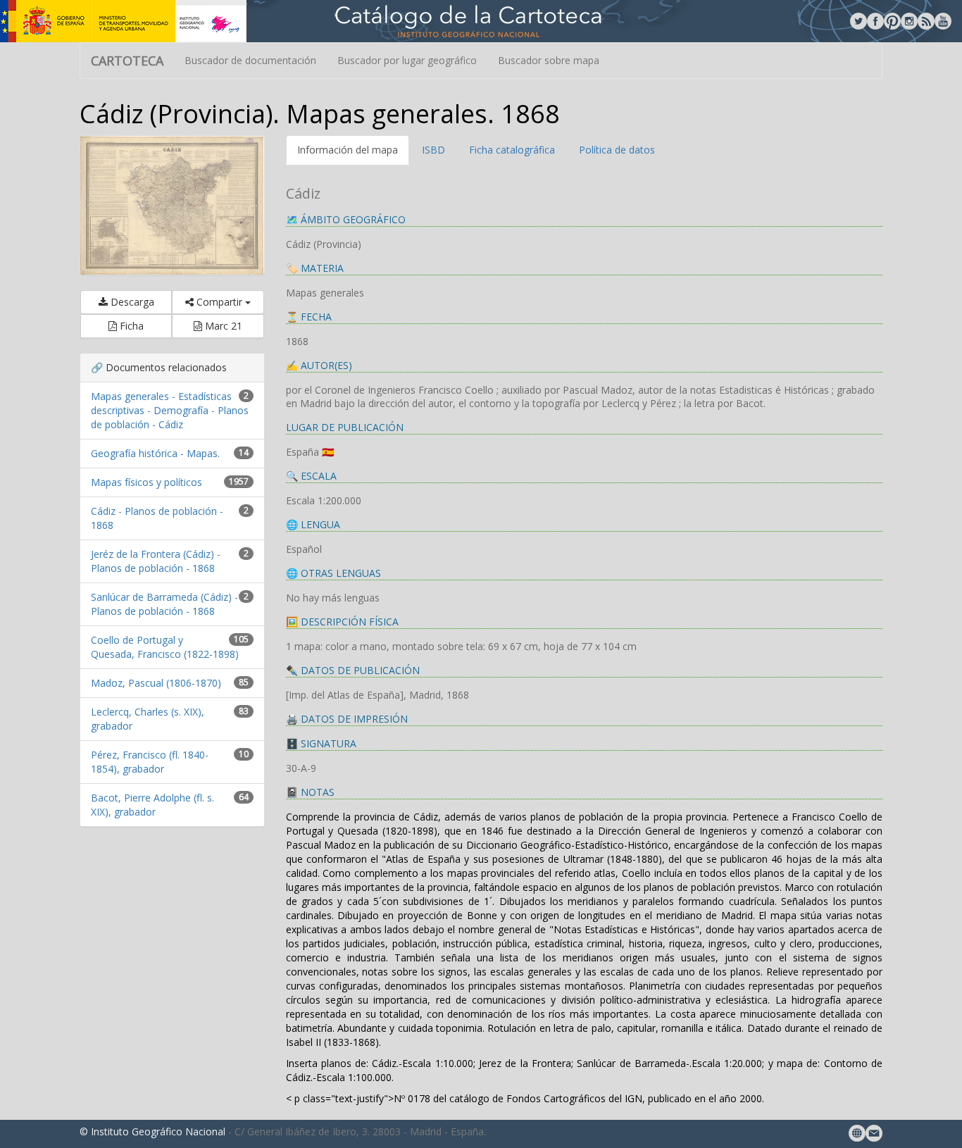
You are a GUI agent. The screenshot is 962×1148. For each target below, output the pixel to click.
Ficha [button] (130, 325)
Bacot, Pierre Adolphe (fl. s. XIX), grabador (152, 804)
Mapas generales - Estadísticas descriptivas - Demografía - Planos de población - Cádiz (170, 410)
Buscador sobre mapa (548, 60)
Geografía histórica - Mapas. (155, 453)
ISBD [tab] (433, 149)
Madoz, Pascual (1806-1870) (156, 683)
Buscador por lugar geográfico (407, 60)
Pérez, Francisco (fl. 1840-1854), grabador (149, 761)
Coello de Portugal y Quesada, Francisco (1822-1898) (165, 647)
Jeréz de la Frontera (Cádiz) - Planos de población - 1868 (155, 561)
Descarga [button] (131, 301)
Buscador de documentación (250, 60)
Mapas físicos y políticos (146, 482)
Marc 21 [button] (222, 325)
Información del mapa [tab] (347, 149)
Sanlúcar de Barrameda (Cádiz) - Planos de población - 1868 (164, 604)
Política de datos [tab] (617, 149)
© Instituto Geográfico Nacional (152, 1131)
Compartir (219, 301)
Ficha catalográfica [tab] (512, 149)
